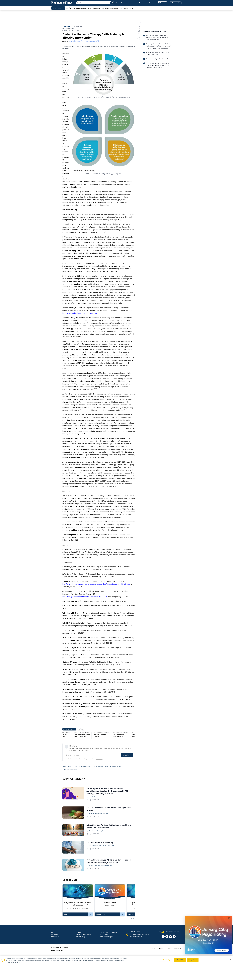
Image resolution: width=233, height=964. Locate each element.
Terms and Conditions (83, 934)
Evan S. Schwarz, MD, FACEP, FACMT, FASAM (102, 846)
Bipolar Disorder (86, 766)
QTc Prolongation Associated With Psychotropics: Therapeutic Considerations (106, 735)
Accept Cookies (192, 960)
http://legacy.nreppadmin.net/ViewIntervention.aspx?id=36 (84, 597)
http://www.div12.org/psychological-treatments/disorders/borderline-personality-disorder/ (96, 584)
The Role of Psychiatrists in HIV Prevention (70, 735)
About (53, 932)
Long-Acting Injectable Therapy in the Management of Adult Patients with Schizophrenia (96, 8)
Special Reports (68, 766)
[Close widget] (229, 918)
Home (154, 949)
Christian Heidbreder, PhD (96, 831)
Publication (142, 3)
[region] (116, 960)
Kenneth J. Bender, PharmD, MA (98, 813)
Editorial (78, 932)
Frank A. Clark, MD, (94, 866)
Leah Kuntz (92, 797)
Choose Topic (57, 8)
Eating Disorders (98, 766)
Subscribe (126, 755)
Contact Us (55, 937)
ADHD (76, 766)
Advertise (54, 934)
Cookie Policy (18, 962)
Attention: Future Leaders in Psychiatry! (127, 735)
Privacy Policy (80, 937)
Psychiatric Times (68, 29)
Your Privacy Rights (106, 937)
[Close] (230, 960)
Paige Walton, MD (106, 866)
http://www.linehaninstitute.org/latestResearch (80, 313)
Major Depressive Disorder (126, 8)
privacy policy (99, 759)
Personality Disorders (70, 770)
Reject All (180, 960)
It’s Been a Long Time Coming (88, 735)
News (118, 3)
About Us (162, 949)
